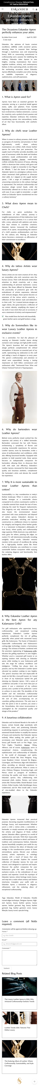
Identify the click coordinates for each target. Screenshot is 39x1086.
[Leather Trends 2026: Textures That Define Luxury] (19, 1018)
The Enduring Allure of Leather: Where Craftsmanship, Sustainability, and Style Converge (19, 1063)
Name (5, 931)
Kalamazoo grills (30, 651)
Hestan (27, 745)
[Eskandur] (19, 9)
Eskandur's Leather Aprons (13, 159)
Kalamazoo (25, 748)
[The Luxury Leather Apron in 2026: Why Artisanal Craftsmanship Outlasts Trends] (19, 986)
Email (4, 940)
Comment (6, 948)
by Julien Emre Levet (9, 37)
